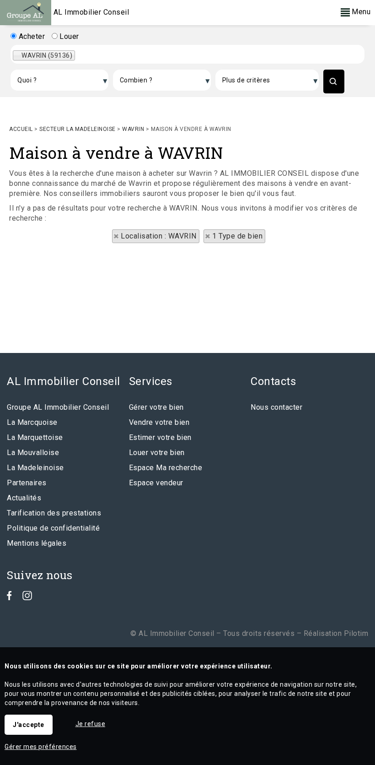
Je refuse (90, 723)
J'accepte (28, 724)
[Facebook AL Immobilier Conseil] (9, 597)
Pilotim (356, 633)
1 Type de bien (237, 236)
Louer (68, 36)
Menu (360, 11)
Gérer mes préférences (41, 746)
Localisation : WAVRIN (159, 236)
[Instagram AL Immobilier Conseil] (27, 597)
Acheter (30, 36)
